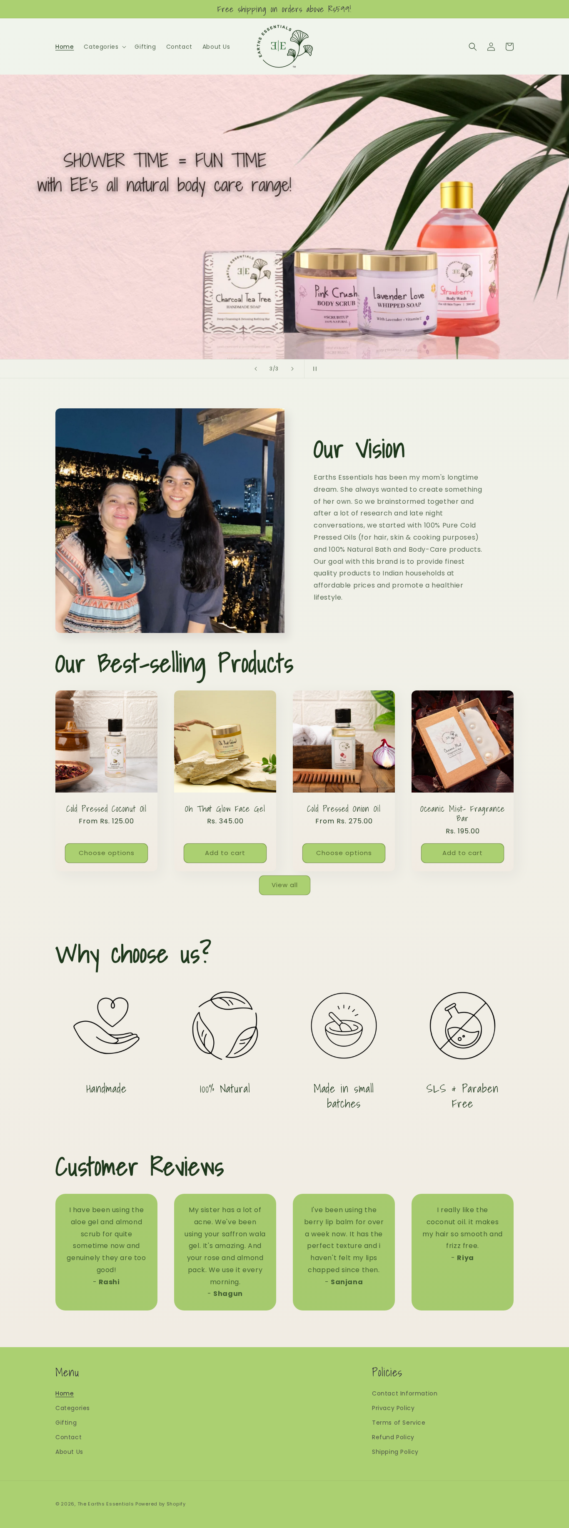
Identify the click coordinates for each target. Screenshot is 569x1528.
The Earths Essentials (105, 1503)
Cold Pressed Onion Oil (344, 808)
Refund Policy (393, 1437)
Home (64, 1393)
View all (285, 884)
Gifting (66, 1422)
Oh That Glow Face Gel (225, 808)
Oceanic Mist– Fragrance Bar (462, 813)
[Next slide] (292, 369)
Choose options (107, 852)
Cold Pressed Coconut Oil (106, 808)
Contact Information (404, 1393)
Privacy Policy (393, 1408)
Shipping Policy (395, 1452)
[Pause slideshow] (313, 369)
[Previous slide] (256, 369)
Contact (68, 1437)
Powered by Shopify (160, 1503)
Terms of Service (399, 1422)
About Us (69, 1452)
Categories (72, 1408)
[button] (104, 46)
